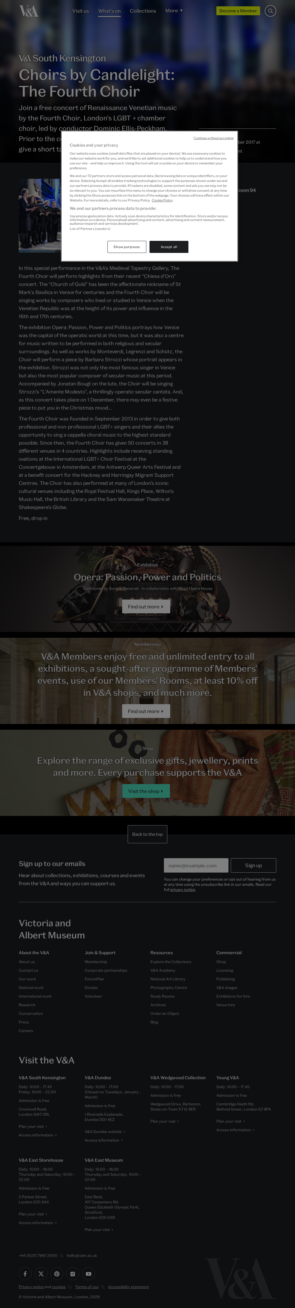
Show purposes (127, 247)
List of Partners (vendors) (90, 229)
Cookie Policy (162, 200)
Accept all (169, 247)
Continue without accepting (214, 138)
